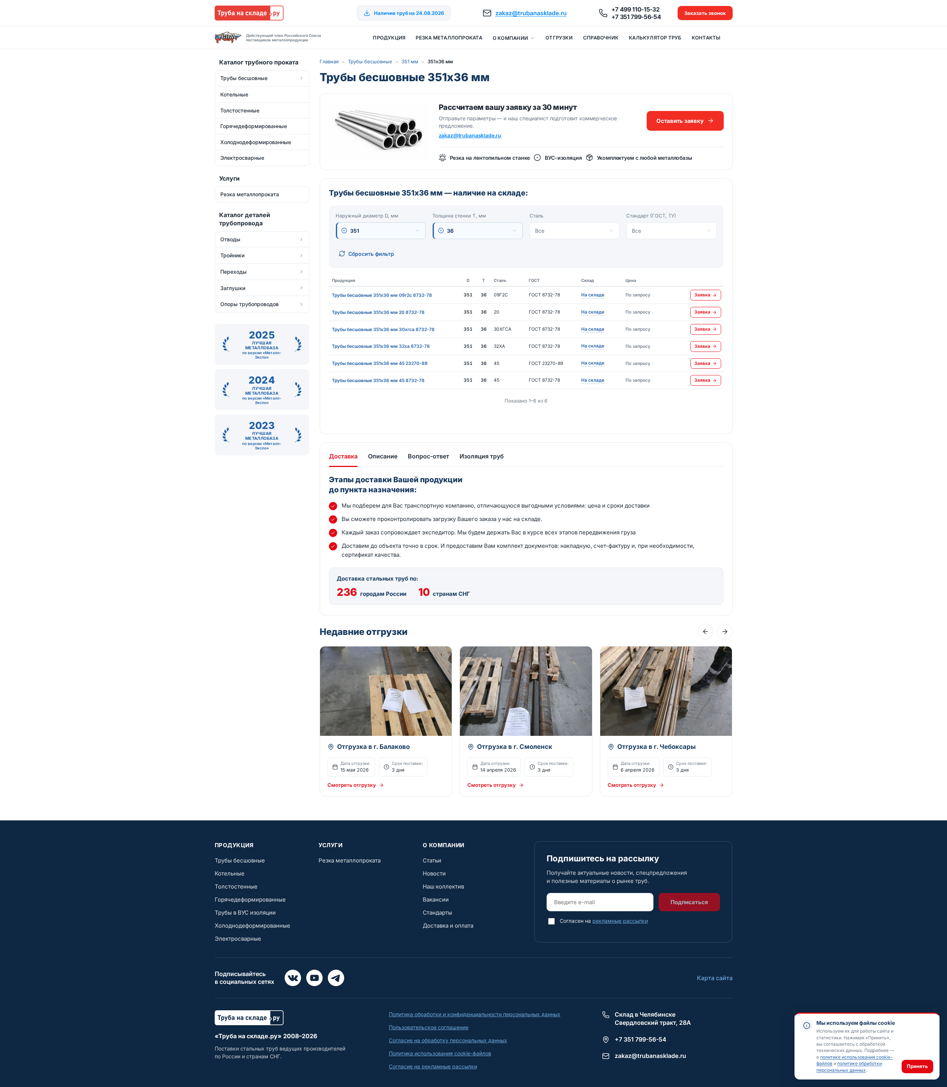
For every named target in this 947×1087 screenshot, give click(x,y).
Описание (382, 456)
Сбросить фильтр (371, 254)
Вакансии (436, 899)
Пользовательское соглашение (428, 1027)
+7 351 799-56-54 (636, 16)
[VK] (293, 978)
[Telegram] (336, 978)
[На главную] (249, 13)
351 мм (409, 61)
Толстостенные (236, 886)
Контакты (706, 38)
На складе (592, 295)
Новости (434, 873)
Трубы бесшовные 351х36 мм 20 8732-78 (378, 312)
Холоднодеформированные (252, 925)
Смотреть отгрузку (351, 785)
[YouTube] (314, 978)
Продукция (389, 38)
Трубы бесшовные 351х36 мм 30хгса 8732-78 (383, 329)
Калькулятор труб (655, 38)
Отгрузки (559, 38)
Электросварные (238, 938)
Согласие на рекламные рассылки (433, 1066)
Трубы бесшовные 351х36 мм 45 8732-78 (378, 380)
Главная (329, 61)
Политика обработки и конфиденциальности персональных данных (474, 1014)
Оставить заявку (679, 120)
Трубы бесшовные (370, 61)
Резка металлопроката (449, 38)
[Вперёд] (725, 631)
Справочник (600, 38)
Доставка (343, 456)
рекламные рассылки (620, 921)
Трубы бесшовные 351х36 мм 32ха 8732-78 (381, 346)
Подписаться (689, 902)
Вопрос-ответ (428, 456)
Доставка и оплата (448, 925)
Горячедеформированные (250, 899)
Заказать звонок (705, 13)
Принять (917, 1066)
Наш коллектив (443, 886)
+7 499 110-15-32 (635, 9)
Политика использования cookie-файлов (440, 1053)
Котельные (229, 873)
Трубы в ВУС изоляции (245, 912)
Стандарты (437, 912)
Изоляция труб (482, 456)
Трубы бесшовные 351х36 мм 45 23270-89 (380, 363)
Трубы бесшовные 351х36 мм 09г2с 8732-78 (382, 295)
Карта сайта (715, 978)
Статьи (432, 860)
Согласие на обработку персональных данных (448, 1040)
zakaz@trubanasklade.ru (531, 13)
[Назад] (705, 631)
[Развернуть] (301, 78)
